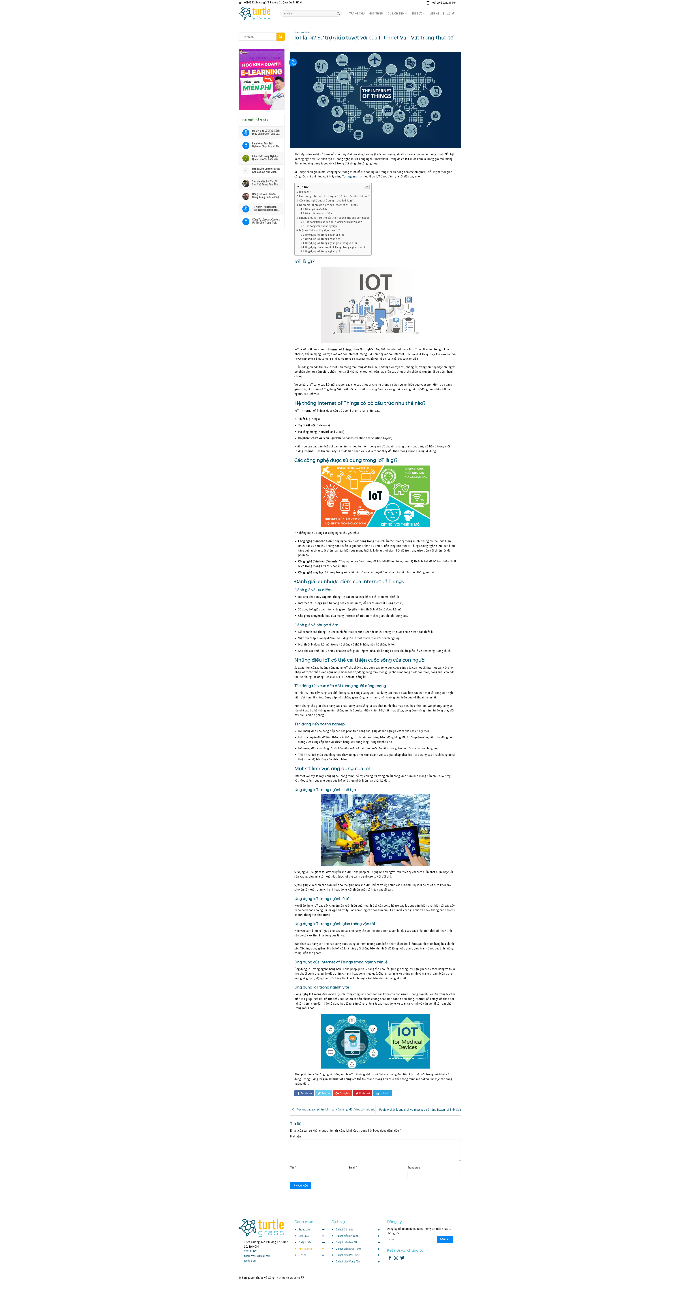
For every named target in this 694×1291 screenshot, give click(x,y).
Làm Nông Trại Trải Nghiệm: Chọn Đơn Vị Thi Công (265, 145)
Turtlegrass (349, 176)
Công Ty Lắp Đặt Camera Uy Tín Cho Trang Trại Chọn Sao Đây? (266, 221)
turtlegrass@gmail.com (257, 1255)
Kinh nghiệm (302, 32)
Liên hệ (434, 13)
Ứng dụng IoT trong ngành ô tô (322, 238)
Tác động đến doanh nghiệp (321, 226)
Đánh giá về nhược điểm (319, 213)
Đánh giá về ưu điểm (316, 209)
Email (353, 1167)
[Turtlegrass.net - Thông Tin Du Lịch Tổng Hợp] (257, 13)
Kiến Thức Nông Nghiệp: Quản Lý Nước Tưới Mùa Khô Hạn (265, 157)
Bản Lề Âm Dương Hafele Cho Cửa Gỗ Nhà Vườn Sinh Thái (266, 170)
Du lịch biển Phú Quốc (348, 1255)
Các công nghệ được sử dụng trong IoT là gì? (326, 200)
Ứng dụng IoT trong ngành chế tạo (324, 234)
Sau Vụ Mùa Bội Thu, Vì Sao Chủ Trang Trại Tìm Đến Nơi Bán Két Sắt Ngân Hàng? (265, 183)
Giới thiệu (376, 13)
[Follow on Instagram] (448, 13)
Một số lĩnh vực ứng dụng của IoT (319, 230)
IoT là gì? (305, 191)
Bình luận (295, 1136)
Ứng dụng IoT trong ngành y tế (322, 251)
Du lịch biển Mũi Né (346, 1242)
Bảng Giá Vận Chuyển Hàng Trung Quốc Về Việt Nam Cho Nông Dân (266, 195)
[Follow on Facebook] (443, 13)
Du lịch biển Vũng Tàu (348, 1261)
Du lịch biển (396, 13)
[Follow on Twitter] (453, 13)
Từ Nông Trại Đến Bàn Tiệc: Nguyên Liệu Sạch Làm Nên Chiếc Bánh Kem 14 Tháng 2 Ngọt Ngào (266, 208)
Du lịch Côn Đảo (345, 1229)
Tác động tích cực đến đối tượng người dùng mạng (333, 221)
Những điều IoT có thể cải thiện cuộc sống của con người (334, 217)
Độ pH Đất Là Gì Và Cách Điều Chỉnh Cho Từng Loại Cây (266, 132)
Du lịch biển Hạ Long (347, 1235)
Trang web (414, 1167)
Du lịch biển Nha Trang (348, 1248)
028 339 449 (449, 2)
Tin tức (417, 13)
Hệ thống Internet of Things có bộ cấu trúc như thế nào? (334, 196)
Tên (293, 1167)
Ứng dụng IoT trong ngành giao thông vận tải (331, 243)
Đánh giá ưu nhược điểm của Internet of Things (328, 204)
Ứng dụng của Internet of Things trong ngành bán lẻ (335, 247)
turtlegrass (250, 1260)
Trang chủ (357, 13)
